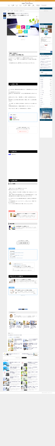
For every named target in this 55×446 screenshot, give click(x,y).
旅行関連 (45, 98)
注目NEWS (45, 102)
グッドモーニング (18, 13)
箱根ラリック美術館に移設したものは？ (16, 255)
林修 (21, 13)
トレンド (45, 96)
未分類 (45, 100)
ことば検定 (9, 13)
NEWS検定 (45, 79)
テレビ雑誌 (13, 13)
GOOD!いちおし (45, 77)
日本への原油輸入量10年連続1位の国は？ (17, 252)
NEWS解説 (45, 81)
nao (15, 314)
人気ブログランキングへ (43, 47)
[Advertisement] (23, 46)
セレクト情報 (45, 92)
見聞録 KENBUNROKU (23, 131)
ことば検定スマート (26, 13)
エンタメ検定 (45, 90)
